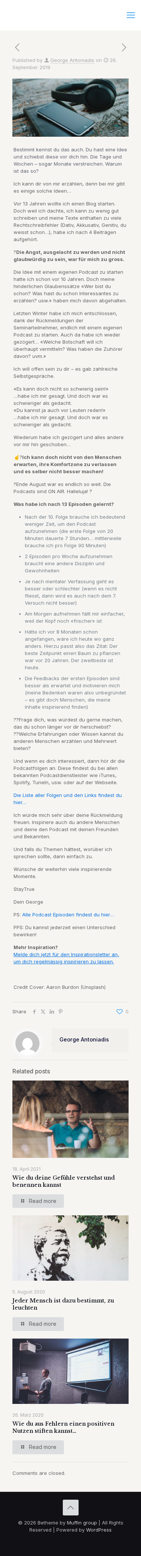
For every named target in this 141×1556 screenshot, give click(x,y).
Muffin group (82, 1523)
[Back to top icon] (71, 1507)
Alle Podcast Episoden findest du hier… (68, 915)
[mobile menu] (130, 15)
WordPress (99, 1530)
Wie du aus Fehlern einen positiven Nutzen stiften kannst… (63, 1427)
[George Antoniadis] (70, 15)
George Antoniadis (72, 60)
